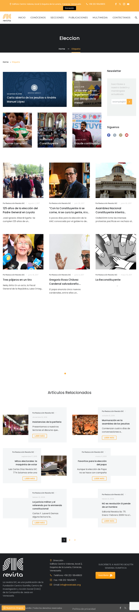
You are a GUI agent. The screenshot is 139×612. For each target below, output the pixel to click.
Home (6, 62)
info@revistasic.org (70, 584)
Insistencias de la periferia (46, 421)
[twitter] (114, 135)
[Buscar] (135, 17)
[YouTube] (128, 4)
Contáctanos (121, 17)
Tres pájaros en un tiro (17, 280)
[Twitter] (120, 4)
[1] (65, 373)
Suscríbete (103, 575)
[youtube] (126, 135)
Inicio (22, 17)
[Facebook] (116, 4)
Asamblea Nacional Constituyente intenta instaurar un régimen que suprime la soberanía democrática (112, 210)
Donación (69, 8)
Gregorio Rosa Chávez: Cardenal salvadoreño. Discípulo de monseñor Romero (64, 282)
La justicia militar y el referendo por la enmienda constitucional (47, 505)
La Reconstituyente (108, 280)
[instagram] (120, 135)
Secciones (57, 17)
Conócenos (38, 17)
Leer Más (19, 363)
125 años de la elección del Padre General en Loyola (20, 210)
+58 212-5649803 (97, 4)
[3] (74, 373)
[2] (69, 373)
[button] (74, 540)
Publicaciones (78, 17)
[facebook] (108, 135)
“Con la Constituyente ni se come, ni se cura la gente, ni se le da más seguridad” (69, 210)
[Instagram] (124, 4)
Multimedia (100, 17)
